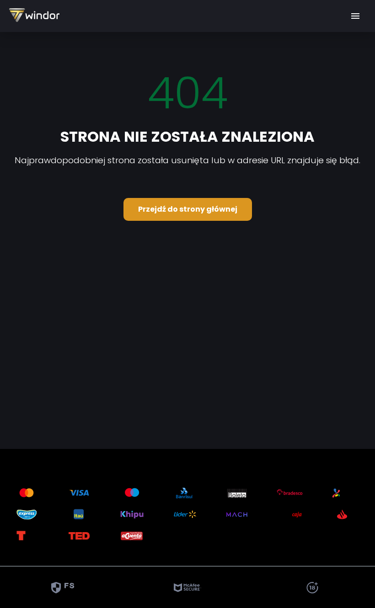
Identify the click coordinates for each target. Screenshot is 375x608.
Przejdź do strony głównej (187, 209)
